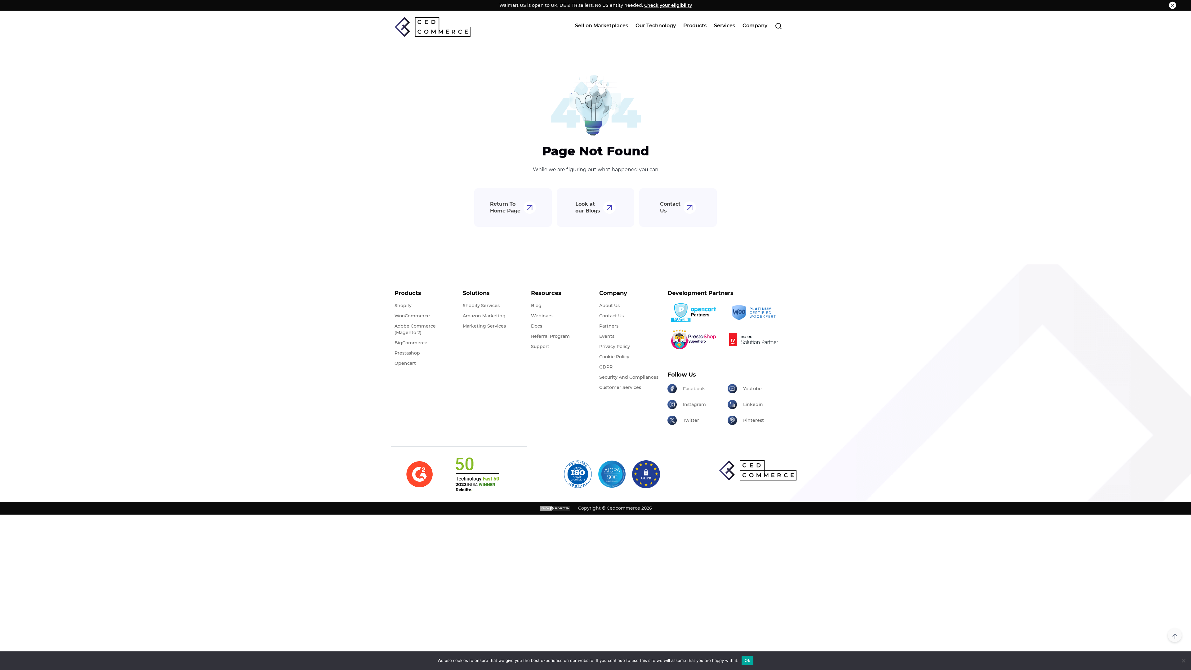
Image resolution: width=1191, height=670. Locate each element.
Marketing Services (484, 326)
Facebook (694, 388)
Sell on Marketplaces (601, 26)
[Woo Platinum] (755, 313)
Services (724, 26)
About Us (609, 305)
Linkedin (753, 404)
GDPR (606, 367)
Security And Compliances (628, 377)
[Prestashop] (695, 339)
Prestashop (407, 353)
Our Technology (656, 26)
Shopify (403, 305)
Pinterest (753, 420)
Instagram (694, 404)
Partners (608, 326)
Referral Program (550, 336)
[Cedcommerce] (757, 470)
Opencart (405, 363)
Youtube (752, 388)
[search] (778, 26)
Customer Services (620, 387)
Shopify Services (481, 305)
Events (606, 336)
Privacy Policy (614, 346)
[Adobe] (755, 339)
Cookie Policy (614, 357)
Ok (747, 660)
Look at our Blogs (587, 207)
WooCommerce (412, 316)
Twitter (691, 420)
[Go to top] (1175, 635)
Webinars (541, 316)
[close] (1172, 5)
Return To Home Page (505, 207)
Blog (536, 305)
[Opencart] (695, 312)
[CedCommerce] (433, 27)
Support (540, 346)
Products (695, 26)
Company (755, 26)
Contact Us (670, 207)
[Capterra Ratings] (419, 474)
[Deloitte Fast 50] (477, 474)
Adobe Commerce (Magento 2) (415, 329)
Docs (536, 326)
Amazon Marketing (484, 316)
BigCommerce (411, 343)
